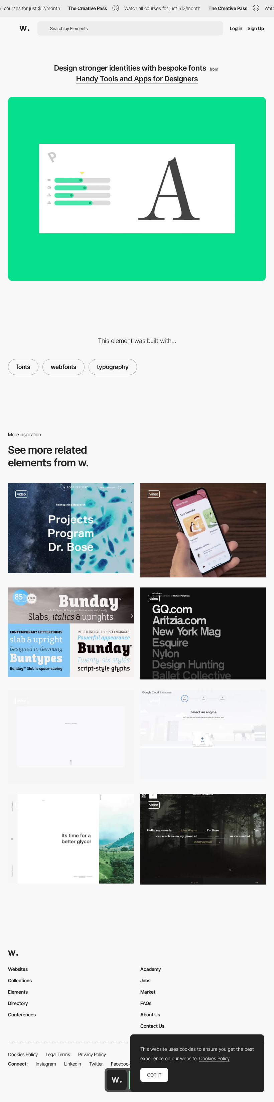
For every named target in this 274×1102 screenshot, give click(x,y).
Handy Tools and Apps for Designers (137, 78)
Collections (20, 980)
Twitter (96, 1064)
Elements (18, 992)
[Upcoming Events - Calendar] (71, 737)
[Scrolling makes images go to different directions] (71, 528)
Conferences (22, 1014)
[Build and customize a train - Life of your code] (203, 734)
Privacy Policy (92, 1054)
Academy (150, 969)
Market (147, 992)
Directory (18, 1003)
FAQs (145, 1003)
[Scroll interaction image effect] (71, 839)
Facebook (121, 1064)
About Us (150, 1014)
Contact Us (152, 1026)
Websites (18, 969)
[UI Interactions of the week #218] (203, 530)
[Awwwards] (24, 28)
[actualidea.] (203, 633)
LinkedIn (72, 1064)
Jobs (145, 980)
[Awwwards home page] (117, 1080)
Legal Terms (58, 1054)
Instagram (46, 1064)
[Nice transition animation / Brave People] (203, 839)
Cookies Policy (23, 1054)
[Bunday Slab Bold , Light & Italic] (71, 632)
